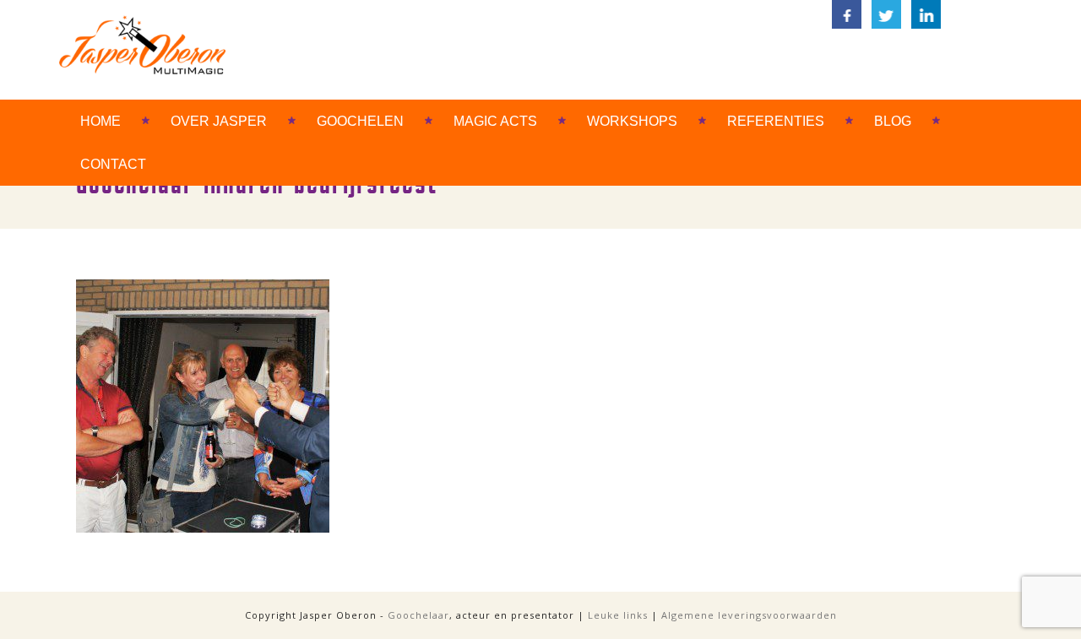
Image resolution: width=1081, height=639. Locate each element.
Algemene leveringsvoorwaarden (749, 615)
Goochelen (360, 121)
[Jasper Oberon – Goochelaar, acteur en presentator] (142, 44)
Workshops (632, 121)
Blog (892, 121)
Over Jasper (219, 121)
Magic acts (495, 121)
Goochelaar (418, 615)
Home (100, 121)
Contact (113, 164)
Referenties (775, 121)
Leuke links (618, 615)
